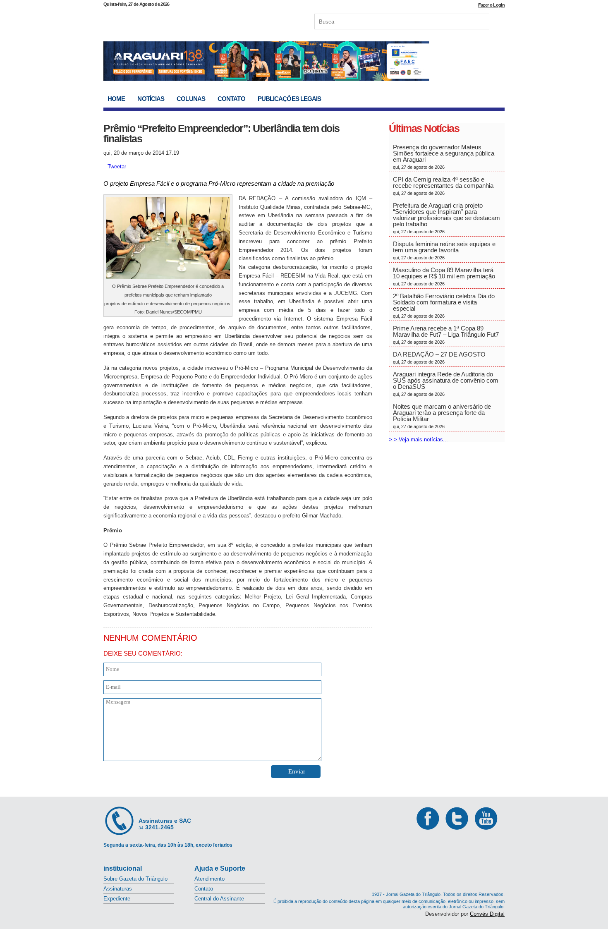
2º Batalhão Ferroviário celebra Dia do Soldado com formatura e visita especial (444, 305)
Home (116, 98)
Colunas (191, 98)
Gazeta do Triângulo (189, 20)
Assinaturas (117, 889)
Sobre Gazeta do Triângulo (135, 879)
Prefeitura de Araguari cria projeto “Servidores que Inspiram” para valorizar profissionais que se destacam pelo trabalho (446, 218)
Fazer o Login (491, 4)
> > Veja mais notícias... (418, 439)
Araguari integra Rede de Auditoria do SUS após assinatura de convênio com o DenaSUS (445, 384)
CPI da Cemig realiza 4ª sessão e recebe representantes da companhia (443, 186)
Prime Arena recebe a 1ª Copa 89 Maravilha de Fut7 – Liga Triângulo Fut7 (446, 335)
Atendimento (209, 879)
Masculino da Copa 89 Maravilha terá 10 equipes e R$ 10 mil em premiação (444, 276)
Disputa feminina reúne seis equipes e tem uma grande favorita (444, 250)
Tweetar (117, 166)
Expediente (116, 898)
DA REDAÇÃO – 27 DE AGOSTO (439, 357)
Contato (231, 98)
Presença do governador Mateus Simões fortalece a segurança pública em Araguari (443, 157)
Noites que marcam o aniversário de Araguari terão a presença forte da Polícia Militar (442, 416)
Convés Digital (487, 914)
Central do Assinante (219, 898)
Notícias (150, 98)
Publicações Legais (289, 98)
